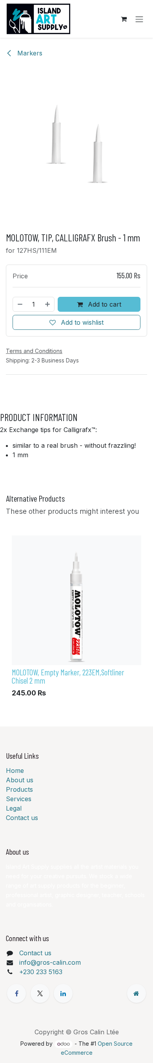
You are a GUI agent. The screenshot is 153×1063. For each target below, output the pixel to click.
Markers (28, 53)
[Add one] (48, 304)
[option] (76, 618)
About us (19, 780)
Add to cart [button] (103, 304)
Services (18, 799)
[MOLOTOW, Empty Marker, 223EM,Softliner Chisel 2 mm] (76, 600)
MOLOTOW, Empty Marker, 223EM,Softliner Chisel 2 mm (68, 676)
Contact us (22, 818)
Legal (14, 808)
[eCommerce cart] (123, 19)
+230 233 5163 (40, 972)
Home (15, 770)
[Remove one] (19, 304)
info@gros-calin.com (50, 962)
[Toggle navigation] (139, 19)
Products (19, 789)
